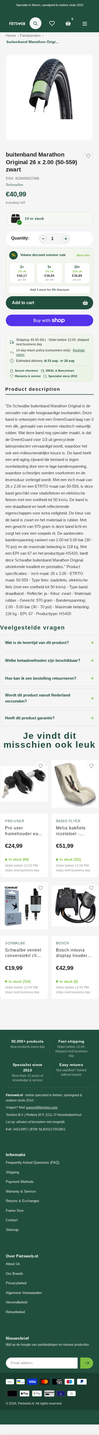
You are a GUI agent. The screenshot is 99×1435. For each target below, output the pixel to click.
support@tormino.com (42, 1107)
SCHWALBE (15, 943)
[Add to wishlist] (88, 156)
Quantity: (20, 238)
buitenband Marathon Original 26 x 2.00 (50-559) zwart (33, 42)
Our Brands (14, 1274)
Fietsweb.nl (26, 1403)
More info (83, 255)
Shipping (12, 1172)
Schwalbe (14, 185)
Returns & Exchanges (22, 1201)
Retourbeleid (15, 1312)
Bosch (62, 943)
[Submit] (86, 1363)
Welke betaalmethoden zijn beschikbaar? (49, 660)
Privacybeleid (16, 1283)
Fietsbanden (30, 35)
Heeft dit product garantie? (49, 718)
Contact (12, 1220)
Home (11, 35)
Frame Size (14, 1211)
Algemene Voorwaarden (24, 1293)
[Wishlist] (52, 23)
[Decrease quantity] (43, 238)
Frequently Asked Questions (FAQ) (32, 1162)
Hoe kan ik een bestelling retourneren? (49, 678)
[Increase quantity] (65, 238)
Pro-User (14, 821)
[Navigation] (85, 23)
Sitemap (12, 1230)
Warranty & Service (21, 1191)
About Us (13, 1264)
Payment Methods (20, 1182)
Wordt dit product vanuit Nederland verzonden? (49, 698)
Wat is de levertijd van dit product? (49, 643)
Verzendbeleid (16, 1302)
